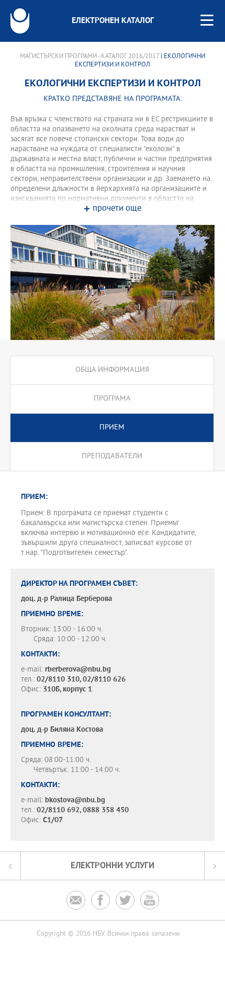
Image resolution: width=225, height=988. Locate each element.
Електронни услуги (112, 865)
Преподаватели (112, 456)
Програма (112, 399)
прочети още (117, 208)
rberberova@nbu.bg (78, 670)
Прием (112, 428)
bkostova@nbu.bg (75, 800)
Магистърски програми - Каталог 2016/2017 (89, 56)
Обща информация (112, 370)
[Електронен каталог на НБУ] (19, 20)
